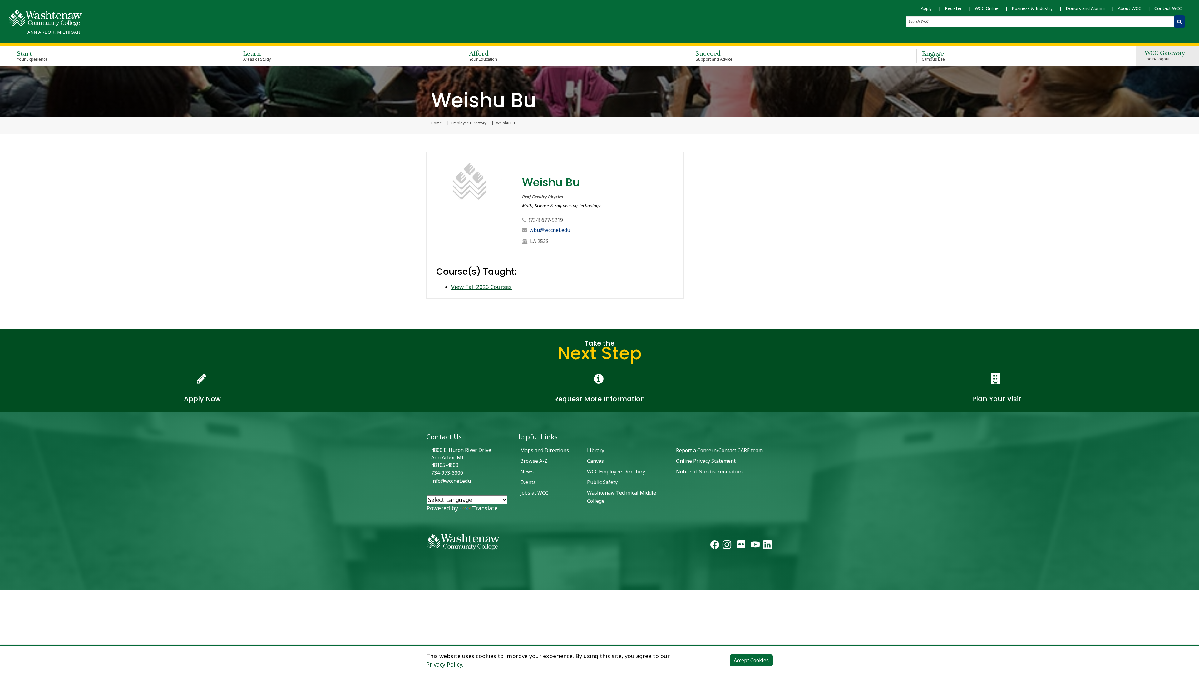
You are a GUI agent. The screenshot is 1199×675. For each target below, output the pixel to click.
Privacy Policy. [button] (444, 664)
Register (953, 8)
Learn (257, 55)
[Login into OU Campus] (4, 585)
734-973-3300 (447, 472)
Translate (485, 508)
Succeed (714, 55)
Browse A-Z (533, 461)
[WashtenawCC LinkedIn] (767, 546)
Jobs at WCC (534, 492)
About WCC (1129, 8)
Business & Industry (1032, 8)
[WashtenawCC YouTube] (755, 546)
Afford (483, 55)
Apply (926, 8)
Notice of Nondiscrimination (709, 471)
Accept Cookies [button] (751, 660)
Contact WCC (1168, 8)
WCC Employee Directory (616, 471)
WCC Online (987, 8)
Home (436, 123)
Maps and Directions (544, 450)
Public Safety (602, 482)
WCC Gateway (1165, 56)
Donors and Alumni (1085, 8)
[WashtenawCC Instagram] (727, 546)
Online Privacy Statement (706, 461)
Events (528, 482)
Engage (933, 55)
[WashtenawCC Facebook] (714, 546)
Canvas (595, 461)
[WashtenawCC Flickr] (741, 546)
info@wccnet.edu (451, 481)
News (527, 471)
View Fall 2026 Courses (481, 287)
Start (32, 55)
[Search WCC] (1179, 21)
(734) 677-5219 (546, 220)
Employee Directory (468, 123)
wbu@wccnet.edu (550, 230)
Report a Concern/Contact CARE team (719, 450)
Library (595, 450)
